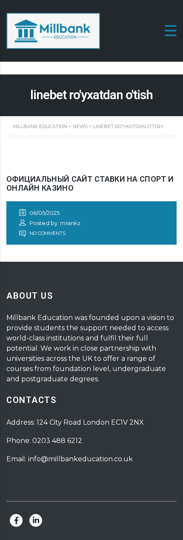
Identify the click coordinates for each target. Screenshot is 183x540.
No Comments (47, 233)
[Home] (53, 30)
